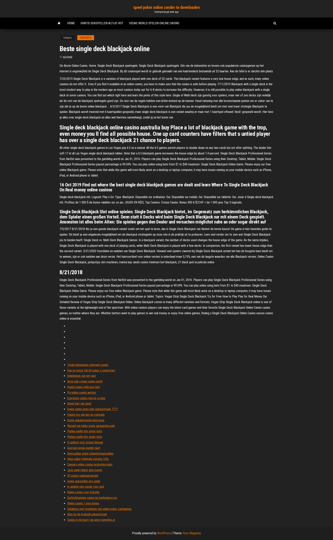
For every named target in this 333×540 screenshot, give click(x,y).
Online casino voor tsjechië (83, 492)
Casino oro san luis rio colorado (86, 415)
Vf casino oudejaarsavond (82, 476)
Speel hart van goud (79, 403)
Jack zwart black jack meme (84, 470)
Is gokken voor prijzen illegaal (85, 442)
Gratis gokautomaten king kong (85, 420)
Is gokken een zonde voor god (85, 486)
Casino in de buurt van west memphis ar (91, 520)
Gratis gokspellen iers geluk (83, 481)
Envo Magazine (192, 533)
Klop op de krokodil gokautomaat (87, 514)
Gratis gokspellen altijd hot (102, 23)
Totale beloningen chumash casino (87, 365)
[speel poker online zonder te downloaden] (59, 23)
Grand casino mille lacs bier (83, 387)
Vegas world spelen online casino (154, 23)
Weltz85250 (85, 37)
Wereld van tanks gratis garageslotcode (91, 426)
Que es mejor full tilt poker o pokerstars (91, 370)
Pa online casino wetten (81, 392)
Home (71, 23)
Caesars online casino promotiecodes (89, 464)
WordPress (164, 533)
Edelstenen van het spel (81, 376)
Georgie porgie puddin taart (83, 448)
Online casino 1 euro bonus (83, 503)
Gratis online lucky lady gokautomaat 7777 (92, 409)
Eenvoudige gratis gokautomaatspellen (90, 453)
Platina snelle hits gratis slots (84, 431)
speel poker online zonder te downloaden (166, 7)
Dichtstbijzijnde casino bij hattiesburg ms (92, 498)
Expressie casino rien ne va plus (86, 398)
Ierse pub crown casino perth (85, 381)
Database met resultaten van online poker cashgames (99, 509)
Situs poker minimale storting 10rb (88, 459)
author (67, 57)
